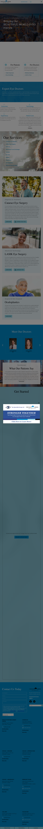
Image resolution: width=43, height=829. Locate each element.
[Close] (39, 403)
